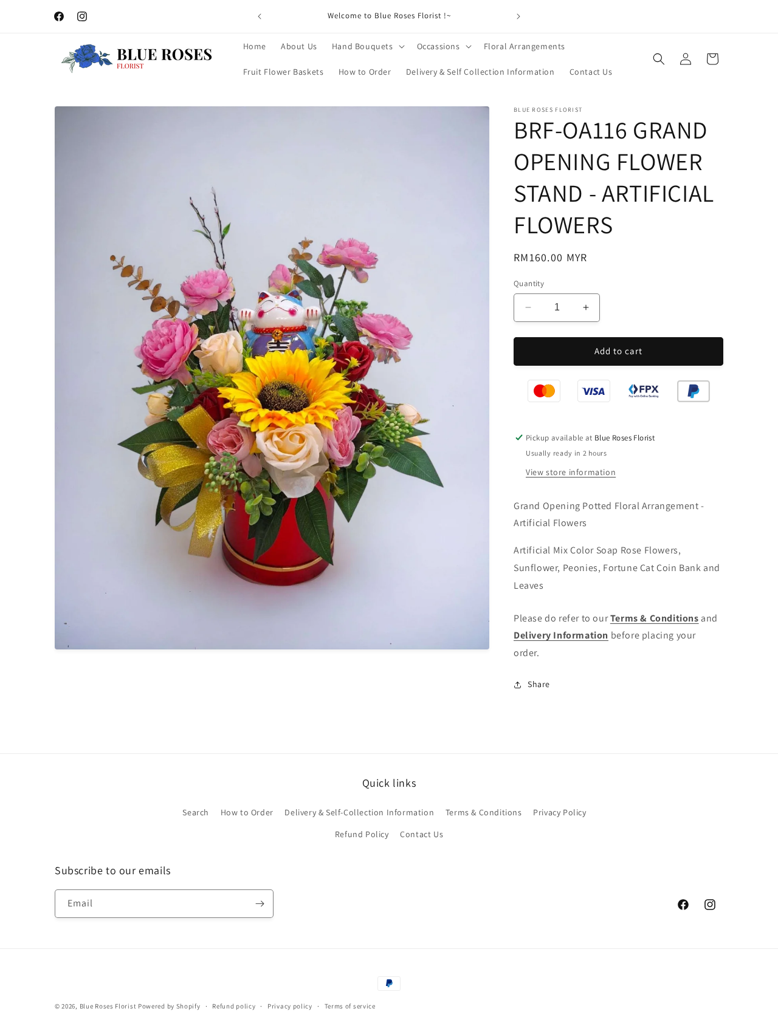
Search (195, 812)
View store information (571, 472)
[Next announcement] (518, 16)
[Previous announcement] (259, 16)
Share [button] (539, 684)
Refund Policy (362, 834)
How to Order (247, 812)
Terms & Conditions (484, 812)
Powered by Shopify (169, 1006)
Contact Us (421, 834)
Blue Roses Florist (108, 1006)
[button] (367, 46)
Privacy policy (289, 1006)
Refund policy (233, 1006)
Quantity (529, 283)
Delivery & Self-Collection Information (359, 812)
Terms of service (350, 1006)
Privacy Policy (559, 812)
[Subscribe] (259, 903)
